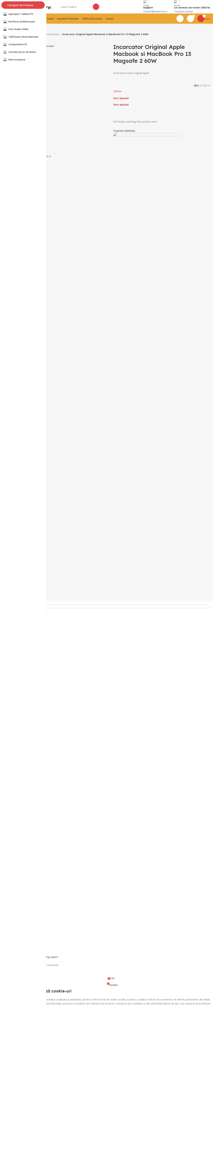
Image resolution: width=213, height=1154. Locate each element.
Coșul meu (18, 923)
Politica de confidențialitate (27, 891)
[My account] (180, 18)
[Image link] (111, 731)
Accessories (52, 34)
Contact (17, 911)
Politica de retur (21, 874)
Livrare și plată (20, 880)
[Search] (96, 7)
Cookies (17, 897)
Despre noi (19, 917)
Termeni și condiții (22, 868)
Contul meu (19, 928)
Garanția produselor (23, 886)
